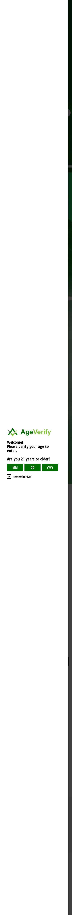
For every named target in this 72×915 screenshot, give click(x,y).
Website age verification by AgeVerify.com (68, 914)
